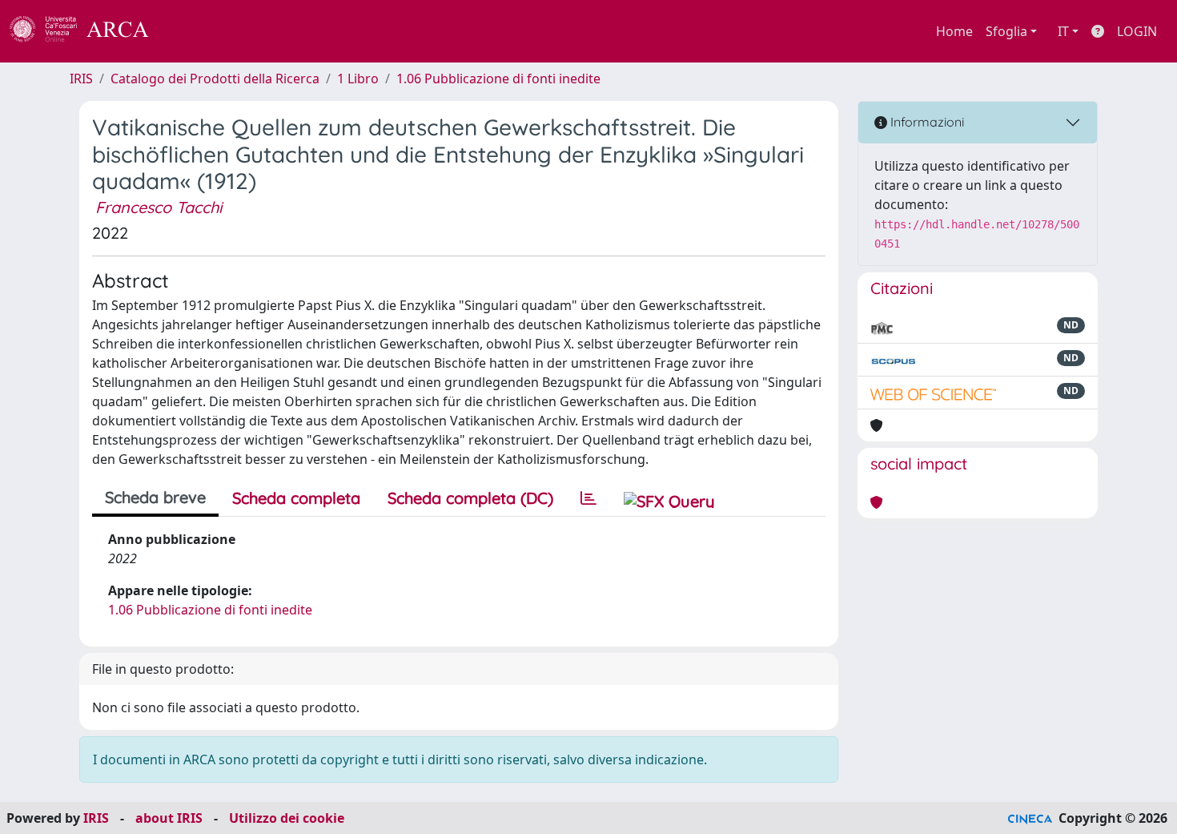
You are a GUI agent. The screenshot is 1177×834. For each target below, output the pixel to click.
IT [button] (1063, 31)
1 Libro (358, 78)
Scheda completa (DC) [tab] (470, 498)
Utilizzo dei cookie (286, 818)
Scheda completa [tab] (296, 498)
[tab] (588, 498)
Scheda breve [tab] (155, 497)
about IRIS (169, 818)
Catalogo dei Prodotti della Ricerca (214, 78)
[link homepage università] (192, 31)
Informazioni (925, 122)
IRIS (81, 78)
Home (954, 31)
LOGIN (1137, 31)
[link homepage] (88, 31)
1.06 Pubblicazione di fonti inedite (498, 78)
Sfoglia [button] (1006, 31)
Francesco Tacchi (158, 207)
